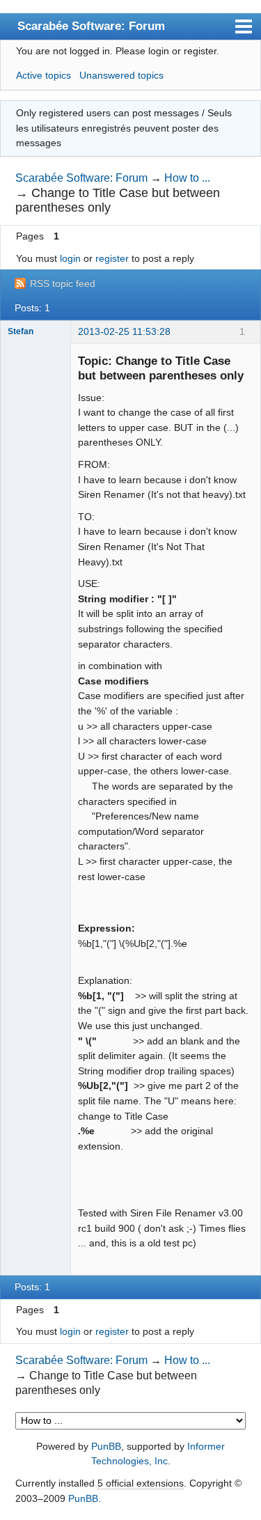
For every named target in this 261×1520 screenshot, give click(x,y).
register (112, 258)
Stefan (20, 331)
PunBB (106, 1446)
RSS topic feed (62, 283)
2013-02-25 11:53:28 (124, 331)
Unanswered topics (121, 75)
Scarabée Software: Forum (91, 26)
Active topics (43, 75)
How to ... (187, 178)
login (70, 258)
